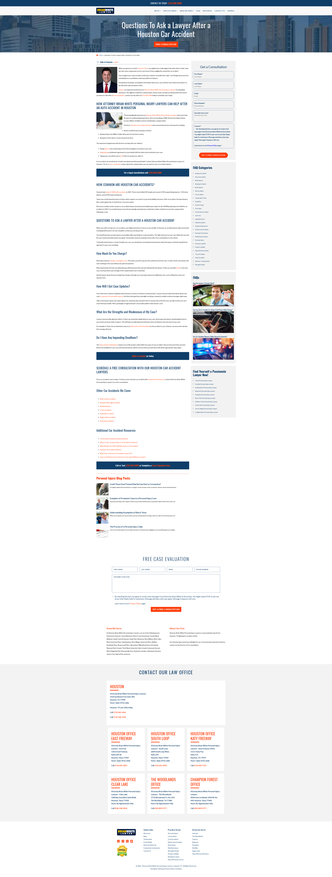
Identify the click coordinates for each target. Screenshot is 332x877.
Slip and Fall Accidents (202, 250)
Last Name (198, 84)
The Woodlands (197, 836)
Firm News (198, 208)
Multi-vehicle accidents (108, 399)
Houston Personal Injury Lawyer (97, 55)
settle (178, 268)
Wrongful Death (200, 264)
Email (196, 93)
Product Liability (200, 247)
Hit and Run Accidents (202, 212)
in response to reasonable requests (111, 296)
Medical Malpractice (201, 226)
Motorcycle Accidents (201, 229)
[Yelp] (127, 841)
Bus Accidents (199, 191)
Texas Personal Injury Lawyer (203, 380)
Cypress (195, 839)
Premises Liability (200, 243)
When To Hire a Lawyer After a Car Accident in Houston (118, 442)
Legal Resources (200, 219)
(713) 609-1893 (121, 765)
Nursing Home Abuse (201, 233)
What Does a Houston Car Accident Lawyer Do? (116, 453)
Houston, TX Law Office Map (121, 708)
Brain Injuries (199, 187)
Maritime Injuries (200, 222)
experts (107, 149)
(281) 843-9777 (160, 808)
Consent (197, 126)
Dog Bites (198, 201)
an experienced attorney (156, 379)
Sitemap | (161, 869)
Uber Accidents (199, 257)
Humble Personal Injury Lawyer (204, 384)
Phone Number (199, 103)
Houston (141, 68)
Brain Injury (172, 845)
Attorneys (146, 833)
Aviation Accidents (200, 173)
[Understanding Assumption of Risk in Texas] (102, 518)
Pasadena (195, 845)
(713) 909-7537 (200, 765)
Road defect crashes (107, 414)
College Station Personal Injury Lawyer (206, 412)
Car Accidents (199, 194)
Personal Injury (199, 240)
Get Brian (178, 869)
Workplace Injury (173, 857)
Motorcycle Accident (175, 842)
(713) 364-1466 (119, 712)
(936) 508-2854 (121, 808)
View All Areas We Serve (200, 854)
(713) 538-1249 (119, 717)
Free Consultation (166, 44)
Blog (145, 836)
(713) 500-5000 (175, 3)
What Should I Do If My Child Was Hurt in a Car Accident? (119, 446)
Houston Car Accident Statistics (110, 450)
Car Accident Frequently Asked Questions (114, 439)
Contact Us (220, 11)
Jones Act (198, 215)
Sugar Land (196, 851)
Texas (146, 68)
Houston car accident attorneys (141, 125)
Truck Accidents (200, 254)
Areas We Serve (186, 11)
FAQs (198, 11)
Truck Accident (173, 839)
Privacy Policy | (170, 869)
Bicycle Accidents (200, 177)
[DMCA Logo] (129, 851)
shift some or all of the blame (140, 326)
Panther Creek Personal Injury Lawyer (206, 401)
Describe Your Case (201, 113)
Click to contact (139, 355)
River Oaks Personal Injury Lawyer (205, 398)
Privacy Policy (212, 145)
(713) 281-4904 (160, 765)
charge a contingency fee (118, 261)
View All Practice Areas (175, 860)
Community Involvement (151, 848)
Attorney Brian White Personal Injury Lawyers (159, 90)
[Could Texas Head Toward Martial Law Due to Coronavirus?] (102, 489)
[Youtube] (131, 841)
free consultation (118, 95)
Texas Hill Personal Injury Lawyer (205, 405)
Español (231, 11)
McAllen (195, 848)
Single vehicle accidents (108, 417)
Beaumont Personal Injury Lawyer (205, 391)
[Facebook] (118, 841)
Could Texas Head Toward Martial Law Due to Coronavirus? (135, 484)
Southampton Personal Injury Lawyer (206, 387)
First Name (198, 74)
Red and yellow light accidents (110, 403)
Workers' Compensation (202, 261)
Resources (207, 11)
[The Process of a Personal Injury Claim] (102, 532)
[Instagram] (123, 841)
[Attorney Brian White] (105, 10)
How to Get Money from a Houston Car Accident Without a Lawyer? (123, 457)
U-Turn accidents (105, 410)
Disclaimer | (154, 869)
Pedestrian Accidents (201, 236)
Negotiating (104, 152)
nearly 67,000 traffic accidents (115, 192)
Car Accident (172, 836)
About (157, 11)
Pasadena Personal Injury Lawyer (205, 394)
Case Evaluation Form (161, 465)
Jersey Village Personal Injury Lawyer (206, 408)
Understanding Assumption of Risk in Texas (128, 512)
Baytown (195, 842)
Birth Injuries (199, 180)
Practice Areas (169, 11)
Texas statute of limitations (108, 345)
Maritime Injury (173, 848)
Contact (121, 90)
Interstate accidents (107, 421)
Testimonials (147, 839)
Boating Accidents (200, 184)
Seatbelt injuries (105, 406)
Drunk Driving (199, 205)
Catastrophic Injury (201, 198)
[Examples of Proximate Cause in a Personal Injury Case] (102, 503)
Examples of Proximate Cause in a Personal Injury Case (133, 498)
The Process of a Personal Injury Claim (126, 527)
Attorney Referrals (149, 845)
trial (121, 156)
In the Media (147, 842)
